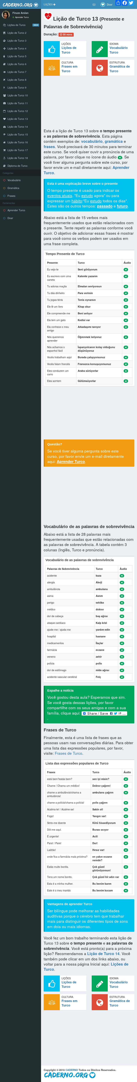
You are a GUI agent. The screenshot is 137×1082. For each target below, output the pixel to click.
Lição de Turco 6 (16, 64)
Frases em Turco (69, 68)
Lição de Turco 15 (17, 134)
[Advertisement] (89, 103)
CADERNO (71, 1070)
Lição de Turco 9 (16, 87)
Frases (11, 196)
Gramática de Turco (120, 68)
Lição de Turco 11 (17, 103)
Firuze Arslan (20, 13)
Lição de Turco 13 (17, 119)
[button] (49, 4)
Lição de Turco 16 (17, 142)
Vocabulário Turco (119, 50)
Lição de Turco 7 (16, 72)
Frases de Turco (68, 753)
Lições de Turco (69, 50)
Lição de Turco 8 (16, 79)
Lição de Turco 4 (16, 48)
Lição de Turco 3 (16, 40)
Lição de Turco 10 (17, 95)
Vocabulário (14, 180)
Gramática (13, 188)
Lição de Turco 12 (17, 111)
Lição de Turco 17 (17, 150)
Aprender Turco (22, 17)
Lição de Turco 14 (17, 126)
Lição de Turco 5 (16, 56)
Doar (10, 218)
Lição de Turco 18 (17, 158)
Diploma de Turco (17, 165)
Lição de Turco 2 (16, 32)
